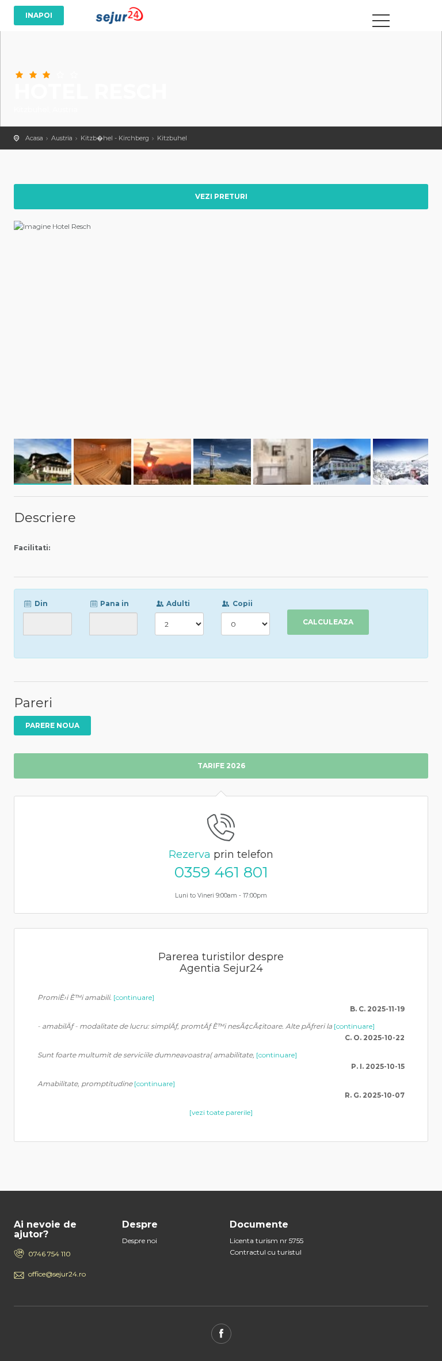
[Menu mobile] (381, 23)
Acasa (34, 138)
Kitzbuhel (172, 138)
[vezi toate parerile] (221, 1112)
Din (40, 603)
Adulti (177, 603)
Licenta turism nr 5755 (266, 1240)
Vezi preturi (221, 196)
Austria (62, 138)
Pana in (113, 603)
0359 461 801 (221, 872)
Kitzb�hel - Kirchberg (115, 138)
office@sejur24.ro (57, 1274)
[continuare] (133, 997)
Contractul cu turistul (266, 1252)
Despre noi (139, 1240)
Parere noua (52, 725)
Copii (242, 603)
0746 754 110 (49, 1253)
